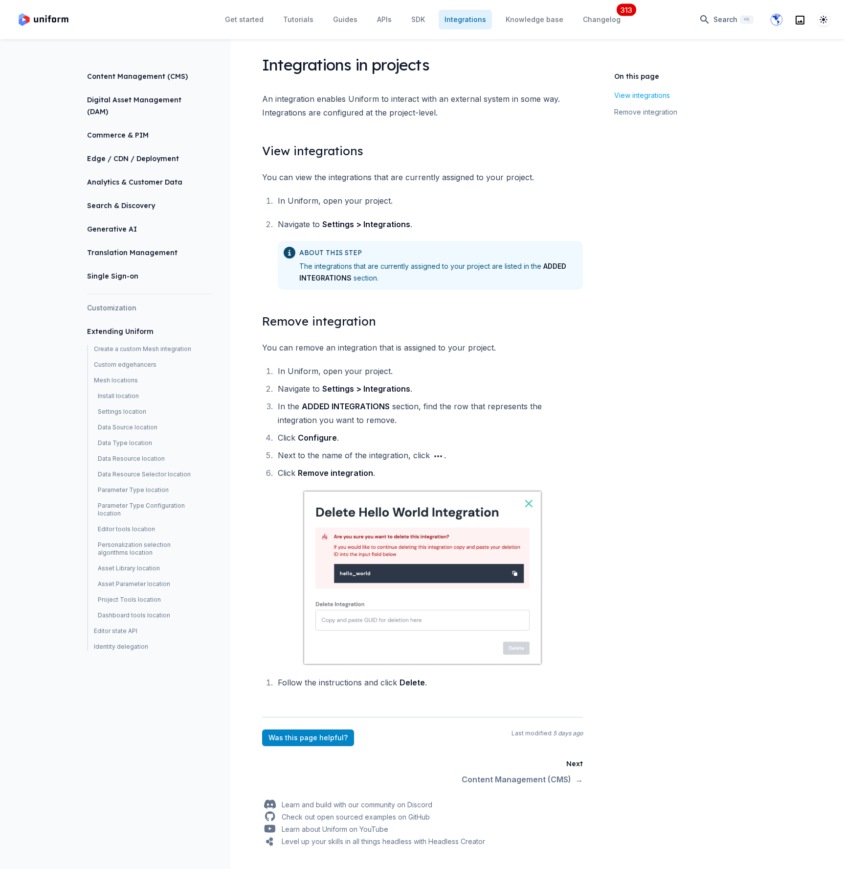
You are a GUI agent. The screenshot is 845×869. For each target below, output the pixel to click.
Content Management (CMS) (137, 76)
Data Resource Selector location (144, 474)
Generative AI (112, 229)
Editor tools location (126, 529)
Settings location (122, 411)
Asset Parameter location (134, 583)
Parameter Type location (133, 489)
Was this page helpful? (308, 737)
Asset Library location (129, 568)
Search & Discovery (121, 205)
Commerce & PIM (118, 135)
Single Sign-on (112, 276)
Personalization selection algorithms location (134, 548)
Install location (118, 395)
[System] (823, 19)
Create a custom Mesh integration (142, 348)
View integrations (642, 95)
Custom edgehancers (125, 364)
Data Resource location (131, 458)
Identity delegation (121, 646)
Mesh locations (116, 380)
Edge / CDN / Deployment (133, 158)
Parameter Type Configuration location (141, 509)
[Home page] (43, 19)
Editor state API (115, 630)
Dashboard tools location (134, 615)
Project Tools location (129, 599)
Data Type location (125, 442)
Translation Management (132, 252)
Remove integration (645, 112)
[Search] (800, 19)
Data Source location (127, 427)
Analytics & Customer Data (134, 182)
